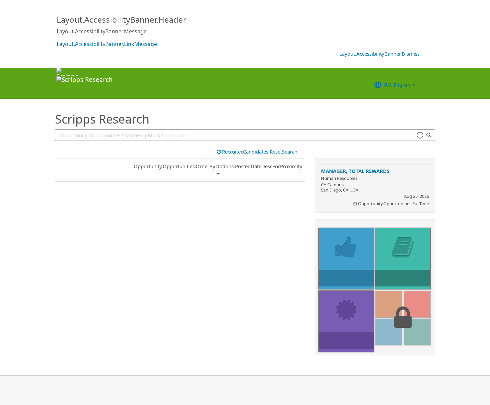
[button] (419, 135)
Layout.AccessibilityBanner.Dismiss (379, 53)
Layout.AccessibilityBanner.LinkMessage (107, 44)
